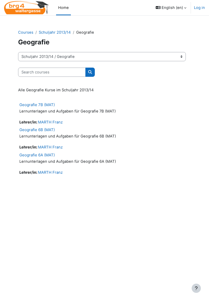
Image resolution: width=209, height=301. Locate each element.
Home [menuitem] (63, 7)
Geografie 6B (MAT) (37, 129)
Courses (25, 32)
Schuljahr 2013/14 (55, 32)
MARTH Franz (50, 122)
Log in (199, 7)
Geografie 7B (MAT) (37, 104)
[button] (171, 7)
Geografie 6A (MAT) (37, 155)
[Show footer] (196, 288)
